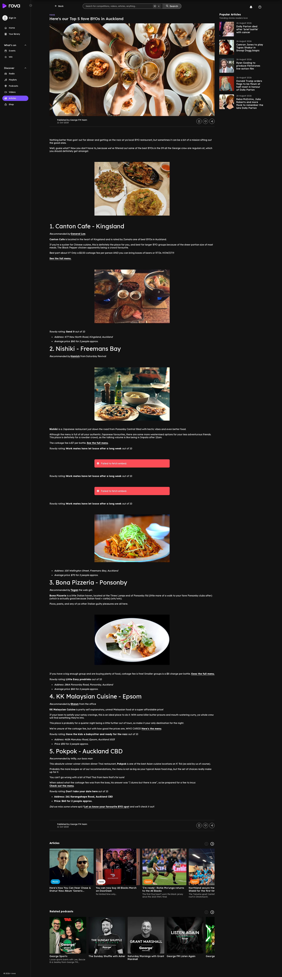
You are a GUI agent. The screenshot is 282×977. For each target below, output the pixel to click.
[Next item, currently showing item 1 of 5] (212, 912)
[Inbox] (251, 7)
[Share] (212, 121)
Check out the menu (61, 785)
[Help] (259, 7)
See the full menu (97, 442)
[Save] (199, 121)
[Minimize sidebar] (31, 5)
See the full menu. (60, 258)
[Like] (205, 121)
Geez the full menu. (203, 673)
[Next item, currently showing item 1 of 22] (212, 843)
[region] (132, 873)
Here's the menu (151, 728)
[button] (241, 29)
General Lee (78, 233)
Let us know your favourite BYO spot (106, 806)
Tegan (74, 590)
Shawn (75, 703)
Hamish (75, 356)
